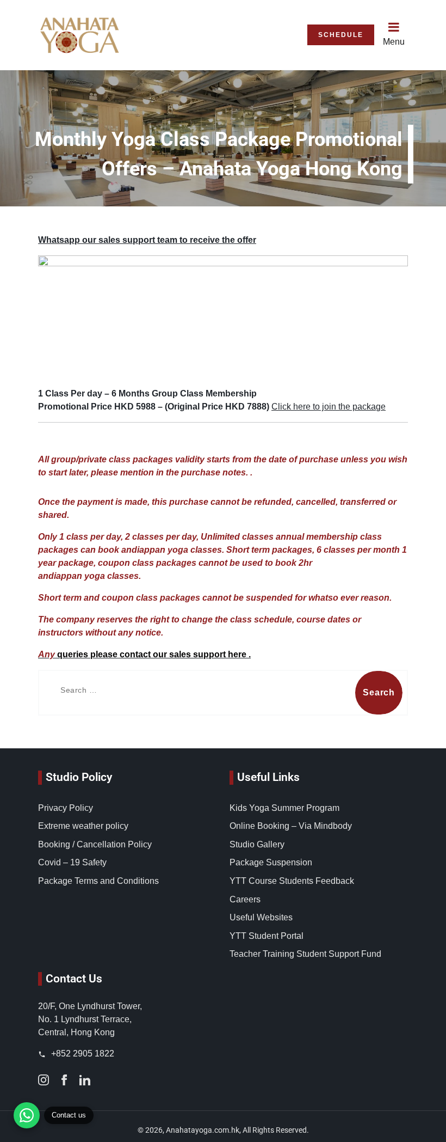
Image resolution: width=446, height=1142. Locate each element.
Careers (245, 899)
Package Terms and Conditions (98, 880)
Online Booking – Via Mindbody (291, 825)
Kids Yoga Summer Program (284, 808)
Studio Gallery (257, 844)
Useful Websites (261, 917)
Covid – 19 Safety (72, 862)
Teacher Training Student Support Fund (305, 953)
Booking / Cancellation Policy (95, 844)
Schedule (340, 35)
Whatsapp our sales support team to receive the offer (147, 240)
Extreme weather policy (83, 825)
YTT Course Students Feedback (292, 880)
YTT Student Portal (266, 936)
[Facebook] (64, 1080)
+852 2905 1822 (81, 1053)
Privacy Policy (65, 808)
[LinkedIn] (84, 1080)
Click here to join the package (328, 406)
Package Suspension (271, 862)
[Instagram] (43, 1080)
